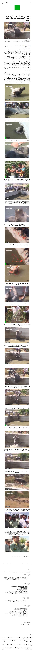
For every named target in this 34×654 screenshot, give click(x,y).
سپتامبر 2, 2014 (26, 583)
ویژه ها (5, 41)
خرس (19, 556)
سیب (15, 556)
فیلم (13, 41)
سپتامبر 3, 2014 (26, 605)
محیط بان (8, 41)
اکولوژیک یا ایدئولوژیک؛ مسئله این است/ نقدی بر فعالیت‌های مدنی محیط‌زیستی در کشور (21, 641)
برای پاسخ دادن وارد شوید (24, 617)
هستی (26, 606)
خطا (17, 556)
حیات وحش (20, 41)
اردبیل (29, 556)
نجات (12, 556)
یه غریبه (26, 584)
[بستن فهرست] (4, 1)
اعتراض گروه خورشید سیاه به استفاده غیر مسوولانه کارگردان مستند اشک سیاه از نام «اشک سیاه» (19, 645)
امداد (24, 556)
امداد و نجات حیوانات (24, 41)
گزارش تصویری (11, 41)
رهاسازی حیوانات (17, 41)
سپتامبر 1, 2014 (26, 574)
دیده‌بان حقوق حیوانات (28, 2)
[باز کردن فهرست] (7, 2)
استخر (26, 556)
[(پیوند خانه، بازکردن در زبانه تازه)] (17, 7)
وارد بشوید (22, 624)
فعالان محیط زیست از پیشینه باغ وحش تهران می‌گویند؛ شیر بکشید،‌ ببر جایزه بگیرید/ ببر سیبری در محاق (19, 638)
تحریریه (25, 40)
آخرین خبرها (28, 41)
